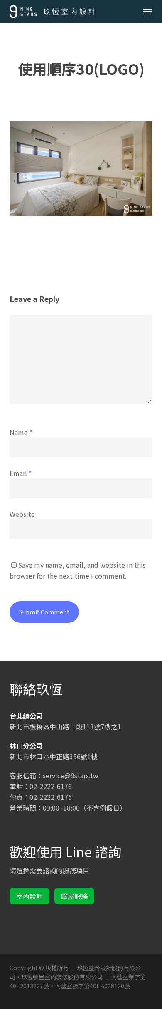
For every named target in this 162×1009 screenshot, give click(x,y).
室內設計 (29, 896)
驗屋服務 (74, 896)
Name (21, 432)
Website (22, 514)
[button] (147, 11)
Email (21, 473)
